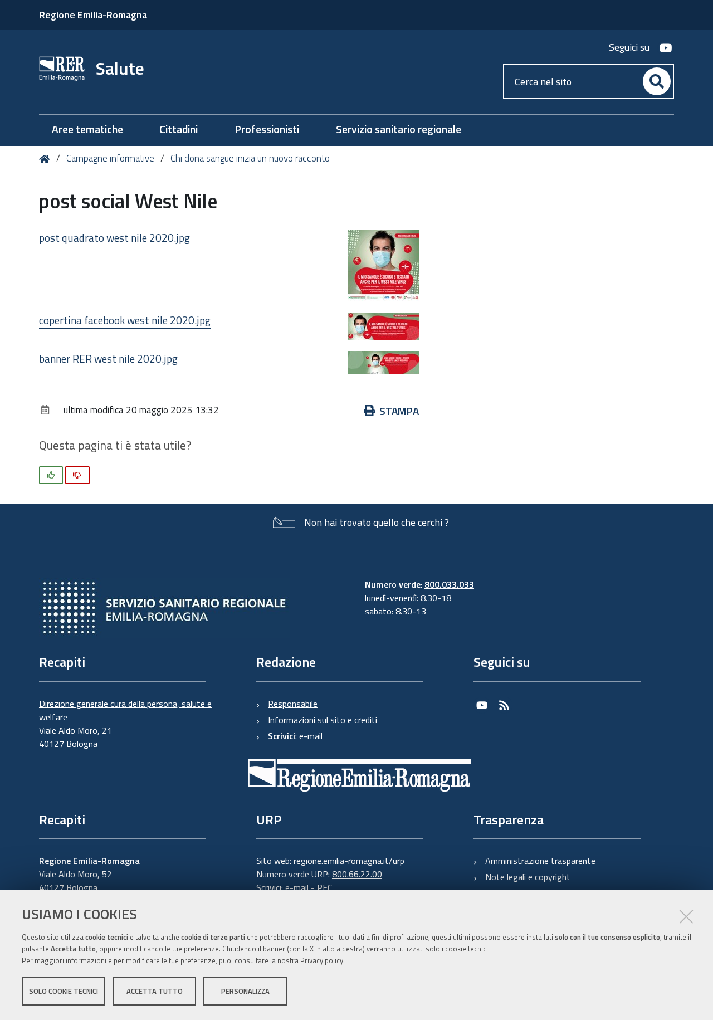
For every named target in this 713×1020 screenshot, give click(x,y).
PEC (324, 887)
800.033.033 (449, 584)
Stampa (399, 411)
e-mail (311, 736)
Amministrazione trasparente (540, 860)
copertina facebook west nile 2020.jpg (125, 320)
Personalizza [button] (245, 991)
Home (46, 159)
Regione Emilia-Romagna (93, 14)
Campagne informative (110, 158)
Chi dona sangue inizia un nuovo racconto (250, 158)
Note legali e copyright (527, 877)
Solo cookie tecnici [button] (63, 991)
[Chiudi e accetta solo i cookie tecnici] (686, 916)
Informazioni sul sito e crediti (322, 719)
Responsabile (293, 703)
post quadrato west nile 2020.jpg (114, 238)
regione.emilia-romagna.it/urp (349, 860)
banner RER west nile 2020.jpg (108, 358)
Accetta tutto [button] (154, 991)
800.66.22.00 (357, 874)
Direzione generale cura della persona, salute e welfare (125, 710)
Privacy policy (321, 960)
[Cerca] (657, 81)
